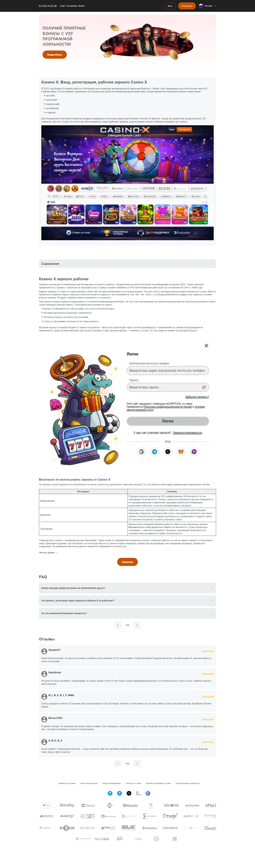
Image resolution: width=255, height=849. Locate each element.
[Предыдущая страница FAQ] (118, 625)
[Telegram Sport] (110, 793)
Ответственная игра (89, 783)
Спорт (62, 6)
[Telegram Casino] (119, 793)
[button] (207, 6)
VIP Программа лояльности (188, 783)
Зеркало (127, 562)
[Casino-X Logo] (48, 6)
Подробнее (54, 54)
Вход (170, 6)
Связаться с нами (133, 783)
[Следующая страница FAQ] (137, 625)
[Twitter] (129, 793)
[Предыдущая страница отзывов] (118, 764)
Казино (81, 6)
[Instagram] (138, 793)
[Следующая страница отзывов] (137, 764)
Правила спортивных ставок (158, 783)
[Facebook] (148, 793)
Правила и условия (66, 783)
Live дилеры (71, 6)
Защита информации (111, 783)
